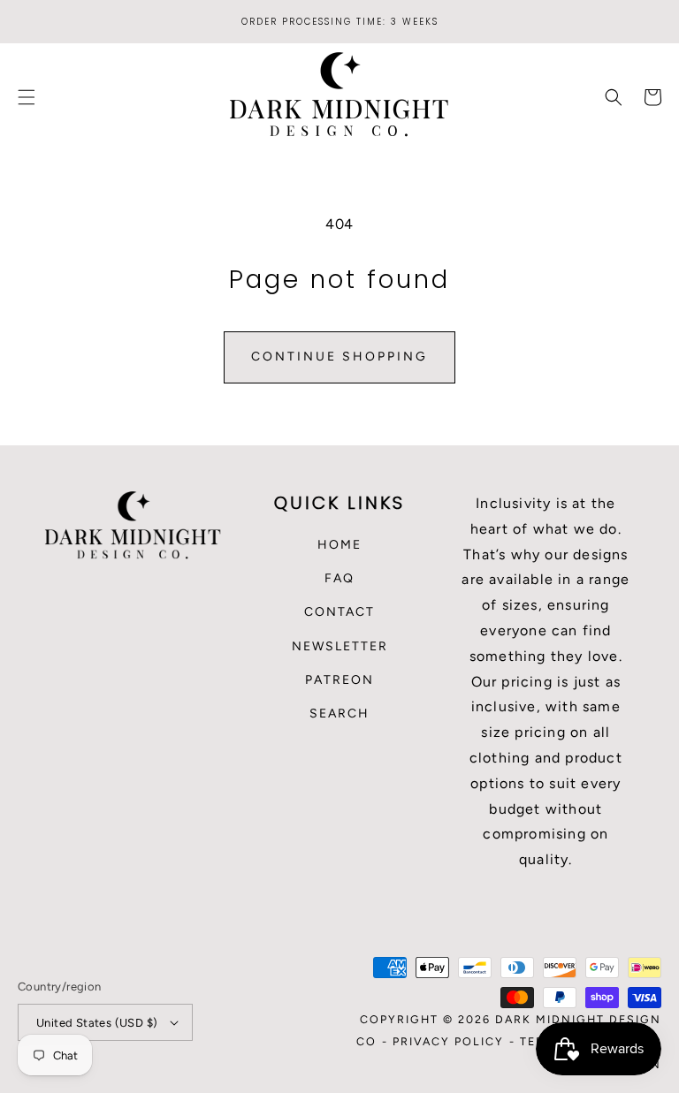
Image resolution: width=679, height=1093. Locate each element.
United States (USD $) (96, 1022)
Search (339, 713)
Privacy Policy (448, 1041)
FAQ (339, 578)
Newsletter (340, 646)
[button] (26, 97)
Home (339, 544)
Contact (339, 611)
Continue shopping (339, 356)
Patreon (339, 679)
